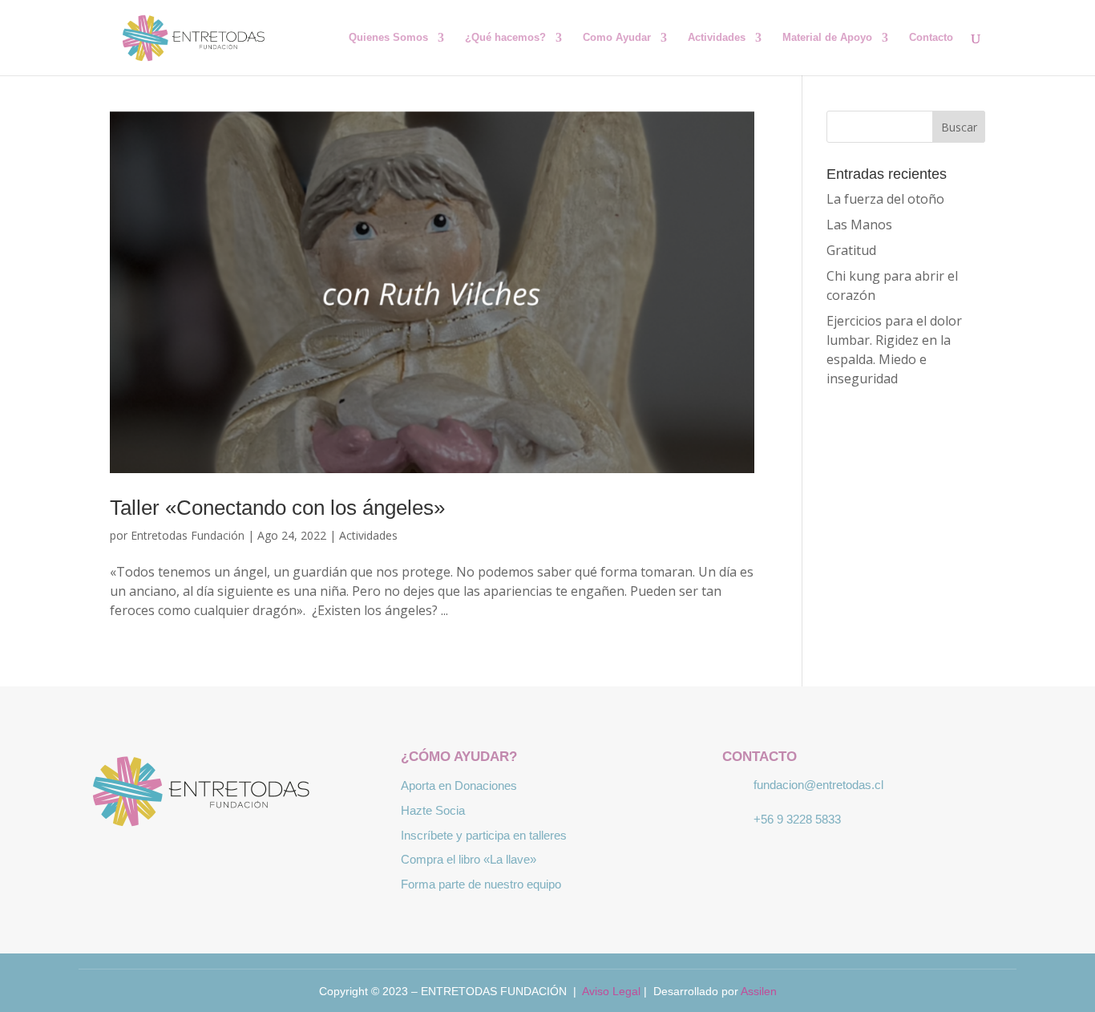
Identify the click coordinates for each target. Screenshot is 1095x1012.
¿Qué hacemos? (505, 37)
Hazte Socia (433, 810)
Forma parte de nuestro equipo (481, 884)
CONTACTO (759, 756)
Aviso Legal (611, 991)
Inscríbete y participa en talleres (484, 835)
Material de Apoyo (827, 37)
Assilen (759, 991)
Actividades (716, 37)
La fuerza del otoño (885, 199)
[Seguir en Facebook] (179, 861)
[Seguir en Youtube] (272, 861)
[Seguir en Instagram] (225, 861)
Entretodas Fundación (187, 535)
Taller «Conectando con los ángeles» (277, 508)
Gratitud (851, 250)
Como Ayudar (617, 37)
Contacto (931, 37)
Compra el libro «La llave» (468, 859)
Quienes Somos (388, 37)
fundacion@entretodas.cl (818, 784)
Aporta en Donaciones (459, 785)
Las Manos (859, 224)
